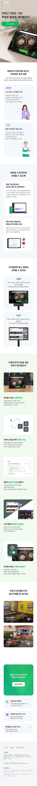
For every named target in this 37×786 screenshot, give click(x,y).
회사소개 (6, 747)
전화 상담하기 (7, 783)
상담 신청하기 (10, 24)
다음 (15, 57)
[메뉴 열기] (34, 3)
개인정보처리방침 (20, 747)
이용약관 (12, 747)
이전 (5, 57)
